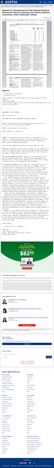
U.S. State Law (31, 416)
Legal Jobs (4, 438)
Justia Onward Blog (31, 449)
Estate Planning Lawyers (8, 385)
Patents (4, 447)
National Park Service (29, 5)
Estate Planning (31, 385)
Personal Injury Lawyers (8, 389)
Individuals (30, 375)
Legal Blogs (5, 440)
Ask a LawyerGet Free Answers (7, 338)
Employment (5, 401)
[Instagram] (26, 463)
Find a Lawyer (6, 351)
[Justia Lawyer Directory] (34, 463)
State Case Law (30, 422)
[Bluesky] (30, 463)
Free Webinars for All (9, 296)
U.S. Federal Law (6, 416)
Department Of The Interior (18, 5)
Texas (28, 430)
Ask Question (27, 344)
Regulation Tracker (8, 5)
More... (3, 391)
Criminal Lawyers (6, 381)
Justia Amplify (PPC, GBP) (33, 447)
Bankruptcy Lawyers (7, 377)
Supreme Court (6, 424)
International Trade (7, 406)
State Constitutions (32, 418)
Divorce (29, 381)
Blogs (28, 408)
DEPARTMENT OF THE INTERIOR (13, 94)
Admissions (30, 399)
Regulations (5, 422)
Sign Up (50, 2)
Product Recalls (5, 444)
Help (24, 465)
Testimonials (30, 451)
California (29, 424)
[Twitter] (32, 463)
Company (19, 465)
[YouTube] (22, 463)
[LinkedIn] (20, 463)
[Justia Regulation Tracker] (11, 2)
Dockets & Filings (6, 430)
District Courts (5, 428)
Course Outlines (31, 403)
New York (29, 428)
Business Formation (7, 397)
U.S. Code (4, 420)
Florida (28, 426)
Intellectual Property (7, 403)
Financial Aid (30, 401)
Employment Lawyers (7, 383)
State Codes (30, 420)
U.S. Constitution (6, 418)
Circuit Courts (5, 426)
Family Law (29, 387)
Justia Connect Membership (34, 438)
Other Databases (7, 436)
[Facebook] (24, 463)
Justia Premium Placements (33, 442)
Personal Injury (31, 389)
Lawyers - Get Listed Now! (27, 361)
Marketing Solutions (33, 436)
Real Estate (4, 408)
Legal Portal (13, 465)
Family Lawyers (5, 387)
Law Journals (30, 406)
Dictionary (29, 397)
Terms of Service (30, 465)
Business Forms (6, 442)
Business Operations (7, 399)
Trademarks (5, 449)
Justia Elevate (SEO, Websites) (34, 444)
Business (4, 395)
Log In (44, 2)
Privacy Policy (38, 465)
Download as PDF (47, 17)
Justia (2, 5)
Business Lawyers (6, 379)
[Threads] (28, 463)
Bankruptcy (30, 377)
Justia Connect (6, 465)
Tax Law (4, 410)
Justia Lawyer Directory (32, 440)
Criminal (29, 379)
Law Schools (30, 395)
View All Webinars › (27, 325)
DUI (28, 383)
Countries (4, 451)
